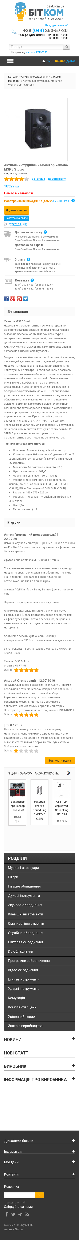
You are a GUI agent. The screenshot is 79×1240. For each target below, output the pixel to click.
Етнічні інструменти (24, 979)
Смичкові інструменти (26, 923)
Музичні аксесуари (23, 868)
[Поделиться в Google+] (12, 298)
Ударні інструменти (24, 988)
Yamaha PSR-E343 (36, 52)
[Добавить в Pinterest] (19, 298)
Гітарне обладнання (24, 886)
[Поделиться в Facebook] (6, 298)
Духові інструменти (24, 895)
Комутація (16, 998)
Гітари (13, 877)
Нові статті (16, 1053)
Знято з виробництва (25, 1026)
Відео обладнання (23, 970)
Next (69, 773)
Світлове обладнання (25, 942)
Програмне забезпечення (29, 961)
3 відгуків (38, 178)
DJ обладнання (20, 951)
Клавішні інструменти (25, 914)
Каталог (13, 76)
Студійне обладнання (34, 76)
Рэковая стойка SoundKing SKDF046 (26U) (39, 810)
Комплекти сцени (22, 1007)
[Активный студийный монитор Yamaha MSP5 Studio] (35, 129)
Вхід (49, 61)
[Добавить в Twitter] (25, 298)
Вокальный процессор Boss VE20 (18, 806)
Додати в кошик (16, 210)
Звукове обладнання (25, 905)
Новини (12, 1039)
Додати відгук (57, 178)
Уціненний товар (21, 1016)
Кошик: (60, 61)
